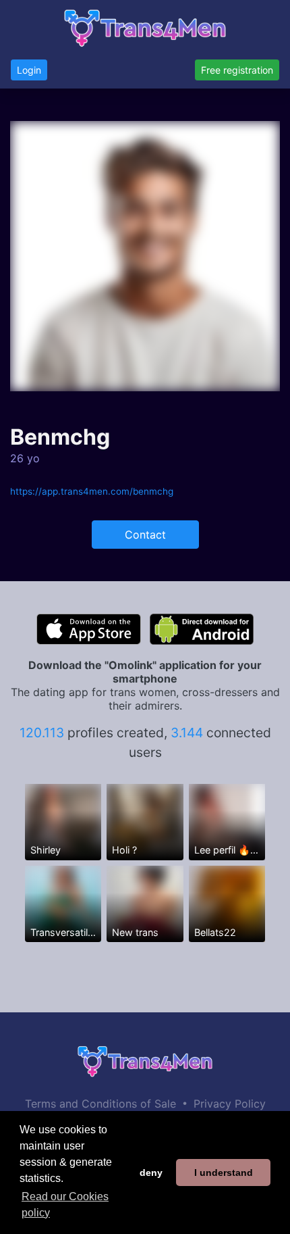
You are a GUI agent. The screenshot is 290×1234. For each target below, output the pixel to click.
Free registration (237, 70)
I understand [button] (223, 1172)
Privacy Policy (230, 1103)
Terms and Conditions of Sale (100, 1103)
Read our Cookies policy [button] (65, 1204)
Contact (145, 534)
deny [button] (151, 1172)
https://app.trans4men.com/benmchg (91, 491)
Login (29, 70)
